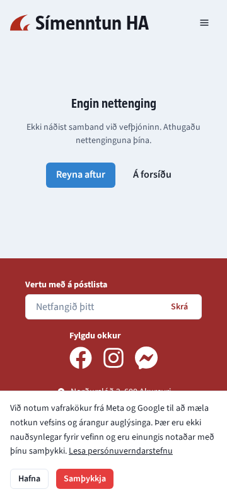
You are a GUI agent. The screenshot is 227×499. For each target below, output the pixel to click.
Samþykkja (85, 479)
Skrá (179, 307)
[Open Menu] (204, 22)
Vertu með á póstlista (66, 284)
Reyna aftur (80, 174)
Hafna (29, 479)
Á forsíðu (152, 174)
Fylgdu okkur (95, 336)
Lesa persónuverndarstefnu (121, 451)
